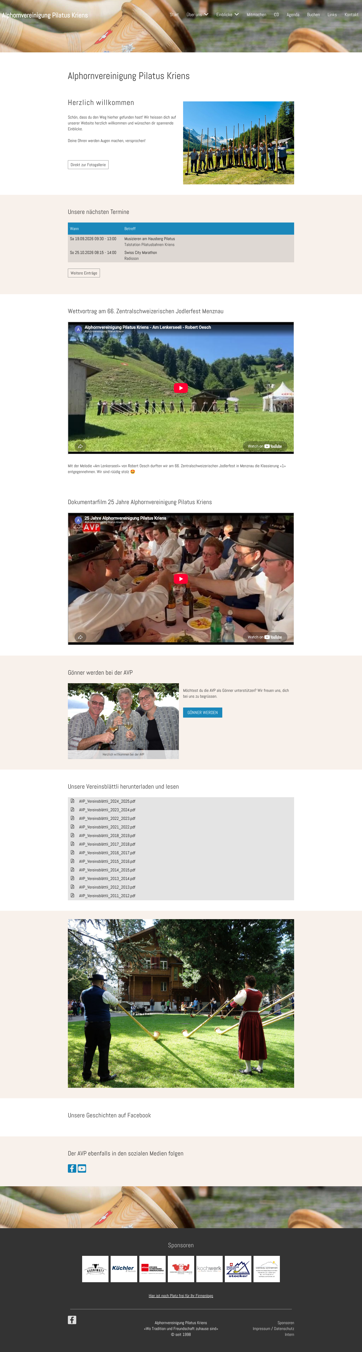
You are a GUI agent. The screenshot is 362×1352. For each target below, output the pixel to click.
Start (174, 14)
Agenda (293, 14)
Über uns (194, 14)
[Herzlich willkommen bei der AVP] (123, 720)
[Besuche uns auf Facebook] (72, 1169)
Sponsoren (286, 1322)
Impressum (261, 1328)
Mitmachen (256, 14)
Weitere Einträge (84, 273)
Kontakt (352, 14)
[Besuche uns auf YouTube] (82, 1169)
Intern (289, 1334)
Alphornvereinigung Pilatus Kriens (45, 15)
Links (332, 14)
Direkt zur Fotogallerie (88, 164)
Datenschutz (284, 1328)
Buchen (313, 14)
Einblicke (224, 14)
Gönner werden (202, 712)
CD (276, 14)
